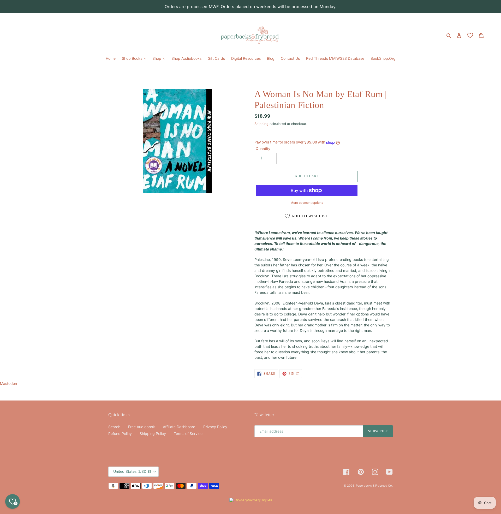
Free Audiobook (141, 427)
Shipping (261, 124)
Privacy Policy (215, 427)
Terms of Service (188, 433)
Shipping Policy (153, 433)
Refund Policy (120, 433)
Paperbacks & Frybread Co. (374, 485)
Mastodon (8, 383)
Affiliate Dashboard (179, 427)
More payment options (306, 203)
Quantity (263, 148)
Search (114, 427)
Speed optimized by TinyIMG (253, 499)
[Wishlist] (470, 35)
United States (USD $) (132, 471)
